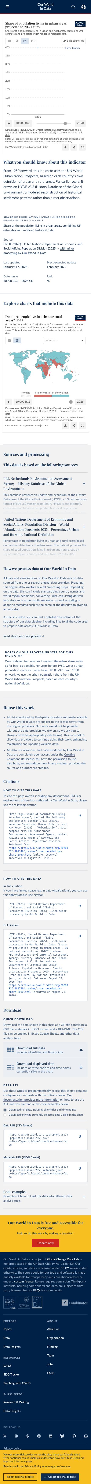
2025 (80, 401)
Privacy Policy (33, 1466)
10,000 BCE (22, 123)
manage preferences (57, 1466)
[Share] (73, 147)
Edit (75, 41)
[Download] (65, 147)
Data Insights (12, 1346)
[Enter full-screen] (82, 147)
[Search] (73, 6)
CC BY (44, 147)
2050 (80, 123)
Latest (7, 1365)
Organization (55, 1338)
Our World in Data (45, 6)
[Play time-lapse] (8, 123)
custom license (23, 1281)
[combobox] (73, 6)
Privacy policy (12, 1448)
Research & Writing (16, 1402)
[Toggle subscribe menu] (83, 7)
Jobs (50, 1364)
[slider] (65, 123)
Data (6, 1338)
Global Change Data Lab (63, 1259)
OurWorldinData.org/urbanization (22, 147)
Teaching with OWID (17, 1383)
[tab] (9, 41)
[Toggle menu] (7, 7)
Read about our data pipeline (22, 636)
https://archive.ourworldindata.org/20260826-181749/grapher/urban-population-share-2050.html (38, 851)
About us (53, 1329)
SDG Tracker (11, 1374)
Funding (52, 1346)
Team (50, 1355)
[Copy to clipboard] (75, 816)
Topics (7, 1329)
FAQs (36, 1290)
